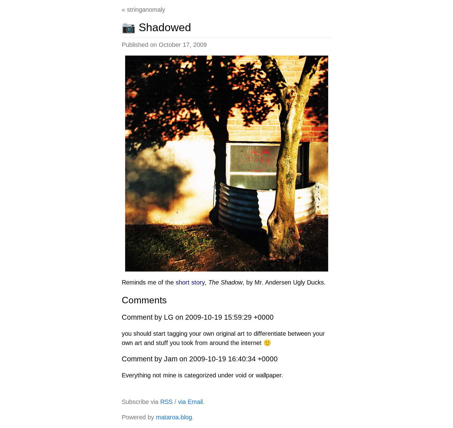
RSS (166, 401)
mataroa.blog (174, 417)
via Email (190, 401)
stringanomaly (146, 9)
